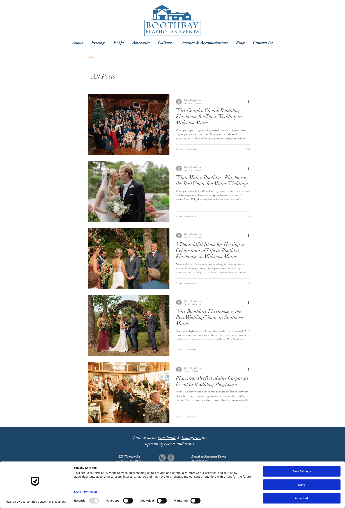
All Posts (92, 57)
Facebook (167, 437)
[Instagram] (162, 457)
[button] (98, 42)
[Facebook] (170, 457)
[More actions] (250, 102)
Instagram (191, 437)
